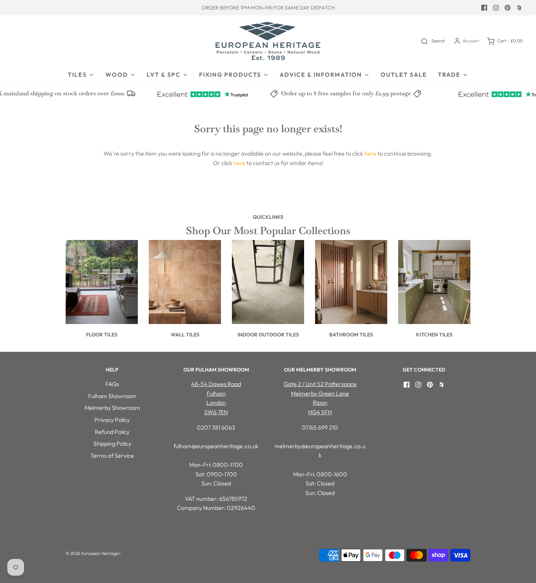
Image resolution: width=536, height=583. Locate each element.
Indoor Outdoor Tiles (268, 334)
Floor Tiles (101, 334)
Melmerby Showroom (112, 407)
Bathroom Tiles (351, 334)
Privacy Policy (112, 419)
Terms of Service (112, 455)
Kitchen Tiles (434, 334)
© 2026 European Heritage (92, 553)
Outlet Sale (404, 74)
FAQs (112, 384)
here (370, 153)
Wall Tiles (185, 334)
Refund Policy (112, 431)
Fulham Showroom (112, 396)
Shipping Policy (112, 443)
